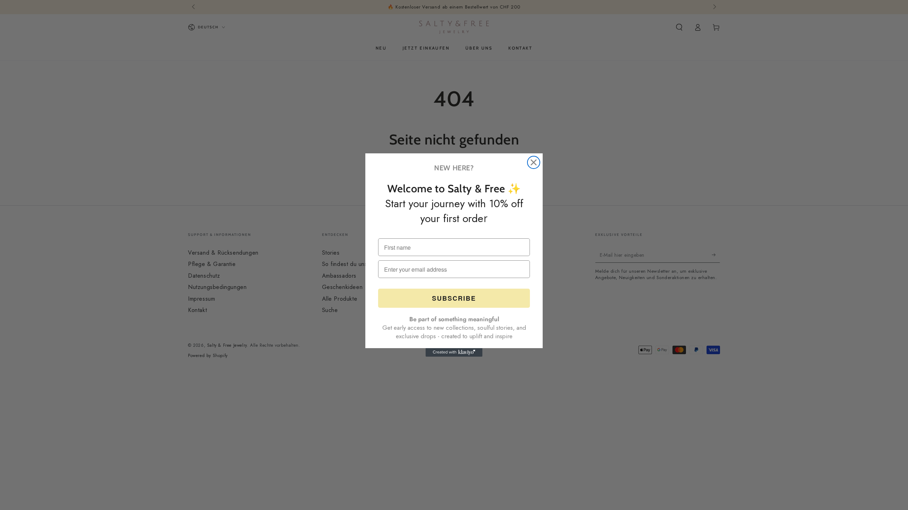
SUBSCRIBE (454, 298)
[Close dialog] (533, 162)
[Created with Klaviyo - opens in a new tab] (454, 352)
